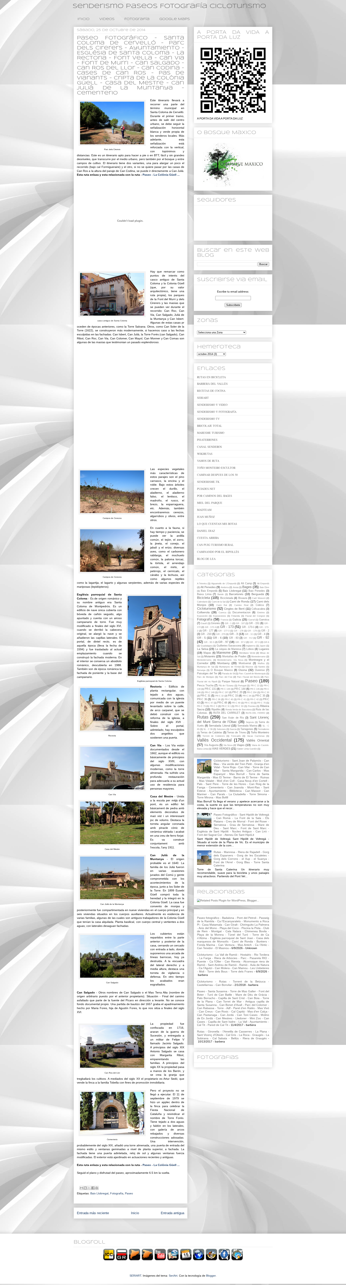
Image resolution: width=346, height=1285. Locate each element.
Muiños (261, 663)
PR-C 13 (255, 685)
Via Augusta (211, 745)
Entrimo (261, 612)
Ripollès (216, 709)
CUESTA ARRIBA (208, 538)
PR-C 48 (222, 702)
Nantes (261, 667)
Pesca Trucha (205, 685)
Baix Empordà (209, 590)
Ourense (260, 670)
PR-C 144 (239, 689)
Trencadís (236, 736)
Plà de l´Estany (226, 685)
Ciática (260, 605)
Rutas (202, 717)
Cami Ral (221, 605)
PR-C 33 (233, 695)
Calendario (202, 601)
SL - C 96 (208, 729)
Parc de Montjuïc (205, 677)
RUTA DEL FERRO (255, 713)
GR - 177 (208, 630)
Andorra (225, 587)
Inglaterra (250, 646)
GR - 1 (228, 623)
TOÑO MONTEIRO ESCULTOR (216, 468)
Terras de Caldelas (211, 732)
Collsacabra (258, 608)
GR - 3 (233, 633)
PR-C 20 (237, 692)
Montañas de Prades (234, 656)
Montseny (223, 663)
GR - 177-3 (224, 630)
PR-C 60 (248, 703)
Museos (249, 667)
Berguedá (257, 594)
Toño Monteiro (260, 732)
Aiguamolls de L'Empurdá (223, 583)
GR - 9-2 (247, 638)
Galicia (236, 619)
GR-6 (266, 642)
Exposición (202, 616)
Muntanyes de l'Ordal (230, 667)
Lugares (264, 649)
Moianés (209, 656)
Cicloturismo (206, 608)
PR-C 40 (229, 699)
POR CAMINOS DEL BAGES (214, 496)
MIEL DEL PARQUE (209, 503)
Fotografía (137, 19)
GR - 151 (254, 623)
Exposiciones (219, 616)
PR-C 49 (236, 703)
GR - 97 (223, 642)
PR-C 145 (255, 689)
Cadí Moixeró (258, 598)
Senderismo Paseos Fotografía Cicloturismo (169, 6)
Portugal (242, 685)
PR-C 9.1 (226, 706)
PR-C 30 (265, 692)
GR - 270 (220, 634)
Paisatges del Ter (207, 673)
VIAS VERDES (221, 748)
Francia (224, 619)
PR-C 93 (239, 706)
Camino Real (241, 605)
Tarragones (246, 729)
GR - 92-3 (209, 642)
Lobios (250, 649)
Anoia (235, 587)
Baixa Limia (204, 594)
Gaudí (204, 623)
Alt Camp (246, 583)
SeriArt (173, 1275)
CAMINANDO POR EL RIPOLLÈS (218, 552)
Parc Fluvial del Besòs (248, 677)
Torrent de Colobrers (213, 736)
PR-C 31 (205, 695)
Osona (242, 670)
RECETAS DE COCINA (211, 391)
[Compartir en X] (89, 1188)
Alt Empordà (263, 583)
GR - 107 (240, 623)
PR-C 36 (202, 699)
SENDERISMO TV (208, 419)
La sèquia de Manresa (228, 649)
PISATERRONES (207, 440)
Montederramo (258, 656)
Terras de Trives (236, 732)
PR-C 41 (241, 699)
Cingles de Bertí (234, 608)
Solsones (221, 729)
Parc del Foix (225, 677)
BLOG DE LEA (206, 559)
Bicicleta (203, 598)
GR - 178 (238, 630)
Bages (247, 587)
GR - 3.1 (249, 634)
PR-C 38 (216, 699)
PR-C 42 (254, 699)
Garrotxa (264, 619)
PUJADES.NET (206, 489)
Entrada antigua (172, 1213)
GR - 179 (252, 630)
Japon (263, 646)
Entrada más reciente (93, 1213)
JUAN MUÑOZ (206, 517)
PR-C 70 (261, 703)
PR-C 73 (201, 706)
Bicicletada (226, 598)
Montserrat (245, 663)
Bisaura (242, 598)
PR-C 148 (209, 692)
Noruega (201, 670)
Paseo (129, 1193)
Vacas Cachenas (256, 736)
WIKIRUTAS (204, 454)
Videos (107, 19)
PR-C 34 (247, 696)
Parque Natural (230, 681)
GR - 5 (201, 637)
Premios (252, 706)
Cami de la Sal (219, 601)
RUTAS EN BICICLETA (211, 377)
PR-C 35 (260, 695)
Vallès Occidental (214, 740)
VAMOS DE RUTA (208, 461)
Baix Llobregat (99, 1193)
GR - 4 (261, 634)
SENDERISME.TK (208, 482)
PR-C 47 (209, 703)
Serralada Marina (247, 725)
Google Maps (174, 19)
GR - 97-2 (240, 642)
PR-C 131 (210, 689)
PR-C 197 (223, 692)
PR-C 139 (225, 689)
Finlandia (235, 616)
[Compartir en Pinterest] (97, 1188)
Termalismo (263, 729)
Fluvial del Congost (255, 616)
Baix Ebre (264, 587)
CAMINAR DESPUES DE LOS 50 (217, 475)
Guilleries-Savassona (229, 645)
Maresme (223, 653)
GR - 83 (233, 637)
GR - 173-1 (248, 627)
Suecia (233, 729)
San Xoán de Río (233, 717)
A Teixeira (202, 583)
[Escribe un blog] (85, 1188)
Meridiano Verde (247, 653)
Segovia (250, 722)
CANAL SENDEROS (209, 447)
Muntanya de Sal (205, 667)
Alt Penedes (208, 587)
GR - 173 (227, 627)
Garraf (251, 619)
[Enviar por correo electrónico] (81, 1188)
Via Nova (227, 745)
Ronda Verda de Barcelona (238, 709)
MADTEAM (204, 510)
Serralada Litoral (219, 725)
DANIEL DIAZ (206, 531)
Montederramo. (204, 660)
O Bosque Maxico (222, 670)
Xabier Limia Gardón (247, 749)
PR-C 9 (213, 706)
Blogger (211, 1275)
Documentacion (241, 612)
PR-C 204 (251, 692)
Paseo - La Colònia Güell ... (161, 174)
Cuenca (222, 612)
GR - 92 (263, 637)
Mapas (207, 653)
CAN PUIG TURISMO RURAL (215, 545)
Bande (220, 594)
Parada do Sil (228, 673)
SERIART (203, 398)
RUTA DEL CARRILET (226, 713)
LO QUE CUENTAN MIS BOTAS (217, 524)
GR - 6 (217, 637)
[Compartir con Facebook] (93, 1188)
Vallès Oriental (257, 740)
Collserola (203, 612)
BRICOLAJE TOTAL (209, 426)
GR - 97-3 (254, 642)
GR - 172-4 (210, 627)
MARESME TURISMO (210, 433)
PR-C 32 (219, 696)
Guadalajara (206, 646)
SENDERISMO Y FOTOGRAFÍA (216, 412)
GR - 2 (265, 630)
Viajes (240, 745)
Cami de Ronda (240, 601)
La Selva (202, 649)
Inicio (83, 19)
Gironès (215, 623)
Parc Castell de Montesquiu (252, 673)
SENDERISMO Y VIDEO (212, 405)
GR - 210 (206, 634)
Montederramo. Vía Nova (230, 660)
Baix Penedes (256, 590)
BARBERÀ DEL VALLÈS (212, 384)
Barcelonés (236, 594)
